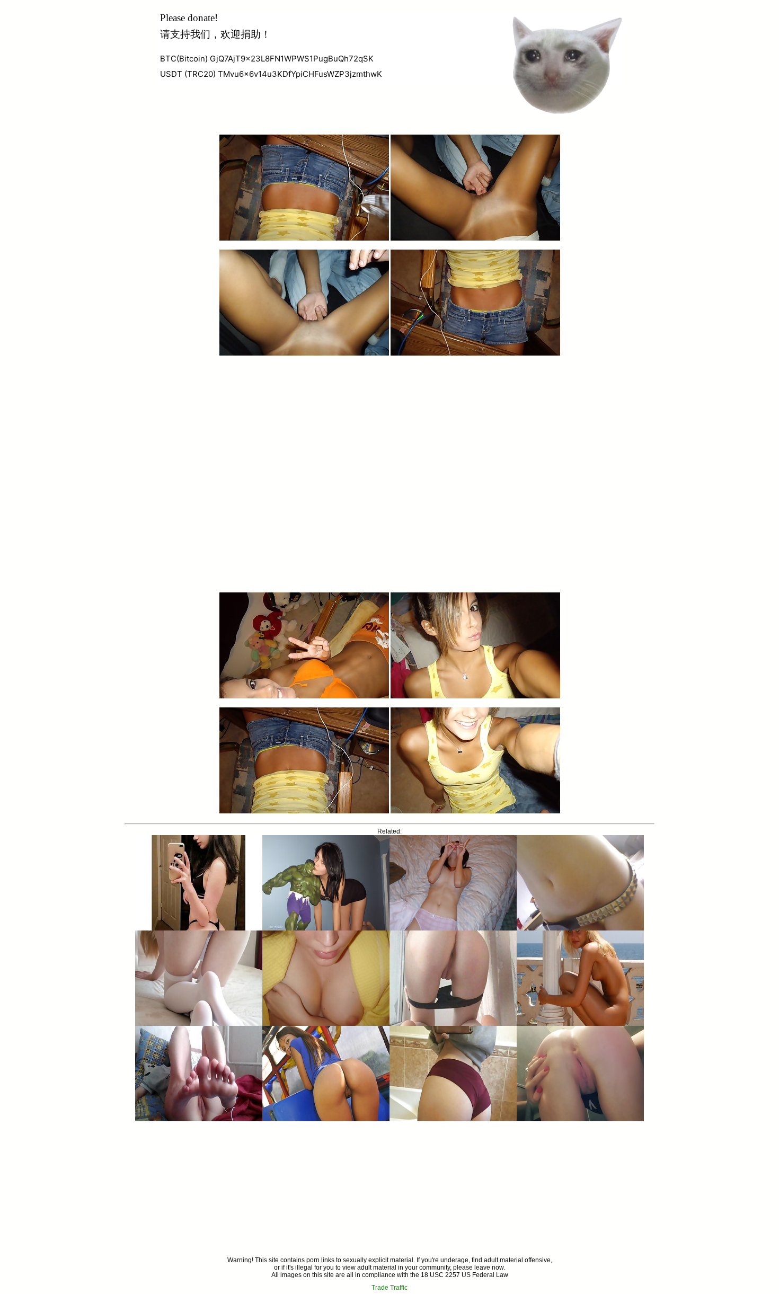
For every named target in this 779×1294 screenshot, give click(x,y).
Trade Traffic (389, 1287)
